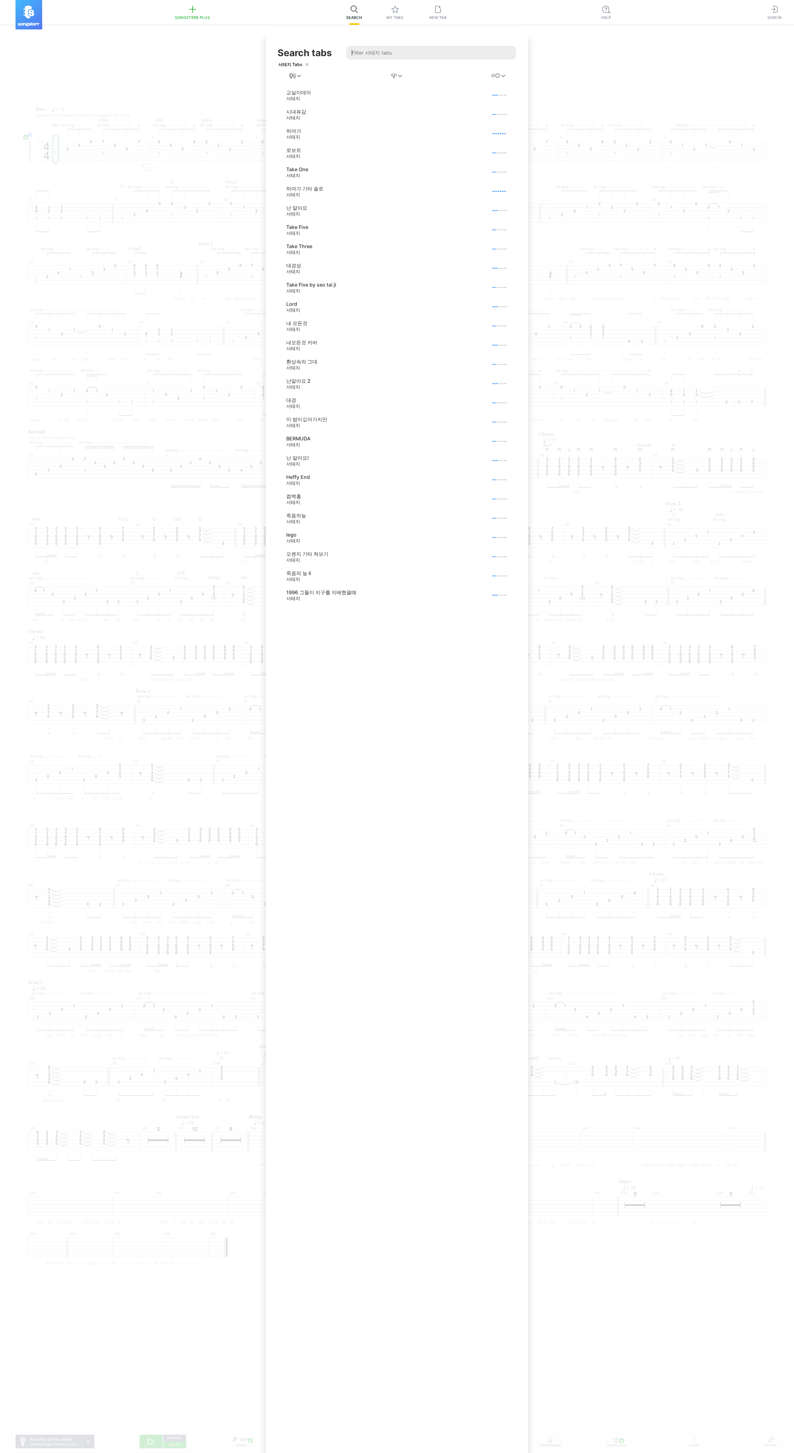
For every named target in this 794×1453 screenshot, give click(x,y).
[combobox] (295, 76)
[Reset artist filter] (307, 64)
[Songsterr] (29, 14)
